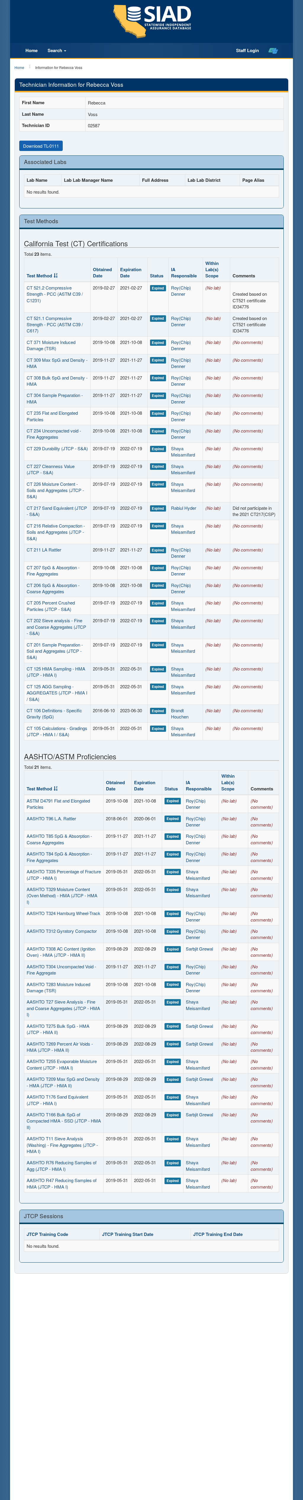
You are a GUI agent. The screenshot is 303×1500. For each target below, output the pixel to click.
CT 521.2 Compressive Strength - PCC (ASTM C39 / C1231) (55, 293)
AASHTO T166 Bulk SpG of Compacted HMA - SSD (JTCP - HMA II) (64, 1120)
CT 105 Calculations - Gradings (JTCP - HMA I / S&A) (57, 731)
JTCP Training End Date (218, 1234)
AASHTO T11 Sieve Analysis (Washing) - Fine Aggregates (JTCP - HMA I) (62, 1144)
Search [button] (55, 50)
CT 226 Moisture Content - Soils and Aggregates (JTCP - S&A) (55, 490)
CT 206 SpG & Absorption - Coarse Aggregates (53, 588)
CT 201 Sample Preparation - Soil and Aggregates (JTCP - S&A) (55, 651)
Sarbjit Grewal (199, 949)
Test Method (39, 275)
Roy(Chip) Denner (181, 290)
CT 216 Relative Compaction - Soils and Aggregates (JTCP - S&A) (56, 531)
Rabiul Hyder (183, 508)
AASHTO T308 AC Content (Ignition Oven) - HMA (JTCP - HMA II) (61, 952)
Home (31, 50)
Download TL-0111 (41, 146)
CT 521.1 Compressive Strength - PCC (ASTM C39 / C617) (55, 324)
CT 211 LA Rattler (44, 549)
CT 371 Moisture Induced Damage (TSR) (51, 345)
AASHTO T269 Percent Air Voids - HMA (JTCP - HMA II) (60, 1047)
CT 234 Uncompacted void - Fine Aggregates (54, 433)
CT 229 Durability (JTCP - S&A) (57, 448)
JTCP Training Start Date (127, 1234)
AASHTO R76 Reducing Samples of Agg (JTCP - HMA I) (61, 1165)
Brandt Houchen (179, 713)
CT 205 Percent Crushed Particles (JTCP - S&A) (51, 605)
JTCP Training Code (47, 1234)
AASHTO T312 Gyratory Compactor (62, 931)
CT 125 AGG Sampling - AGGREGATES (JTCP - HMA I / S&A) (57, 692)
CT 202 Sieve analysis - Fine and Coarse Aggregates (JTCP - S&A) (56, 626)
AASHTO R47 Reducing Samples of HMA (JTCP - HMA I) (61, 1183)
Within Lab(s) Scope (212, 269)
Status (156, 275)
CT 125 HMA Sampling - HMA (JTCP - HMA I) (56, 671)
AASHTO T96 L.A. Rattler (51, 818)
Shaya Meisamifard (183, 451)
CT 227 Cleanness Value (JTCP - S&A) (51, 469)
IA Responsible (184, 272)
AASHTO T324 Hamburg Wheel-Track (63, 913)
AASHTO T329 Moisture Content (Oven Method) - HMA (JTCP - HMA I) (62, 895)
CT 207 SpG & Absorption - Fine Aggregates (53, 570)
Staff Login (247, 50)
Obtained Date (102, 272)
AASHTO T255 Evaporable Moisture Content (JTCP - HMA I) (62, 1064)
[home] (273, 50)
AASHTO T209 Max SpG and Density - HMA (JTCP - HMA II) (63, 1082)
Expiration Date (130, 272)
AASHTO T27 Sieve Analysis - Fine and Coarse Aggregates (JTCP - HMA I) (63, 1008)
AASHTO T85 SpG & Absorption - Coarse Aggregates (59, 839)
